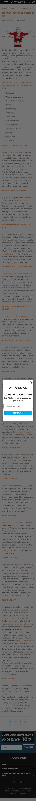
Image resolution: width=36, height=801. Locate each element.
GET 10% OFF (18, 413)
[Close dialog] (31, 382)
